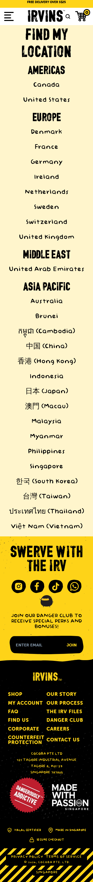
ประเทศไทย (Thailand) (46, 511)
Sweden (46, 207)
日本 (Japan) (46, 391)
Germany (46, 162)
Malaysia (46, 421)
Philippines (46, 451)
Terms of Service (64, 857)
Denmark (46, 132)
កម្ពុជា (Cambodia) (46, 331)
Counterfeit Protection (26, 740)
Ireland (46, 177)
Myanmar (46, 436)
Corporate (23, 729)
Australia (46, 301)
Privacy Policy (27, 857)
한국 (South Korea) (47, 481)
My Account (25, 703)
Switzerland (46, 222)
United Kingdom (46, 237)
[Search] (67, 16)
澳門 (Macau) (46, 406)
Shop (15, 694)
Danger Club (65, 720)
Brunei (46, 316)
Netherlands (47, 192)
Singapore (46, 466)
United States (46, 100)
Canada (46, 85)
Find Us (18, 720)
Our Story (61, 694)
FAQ (13, 711)
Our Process (65, 703)
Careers (58, 729)
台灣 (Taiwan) (46, 496)
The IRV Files (64, 711)
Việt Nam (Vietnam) (46, 526)
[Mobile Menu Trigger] (9, 16)
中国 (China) (46, 346)
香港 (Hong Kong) (47, 361)
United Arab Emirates (46, 269)
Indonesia (47, 376)
